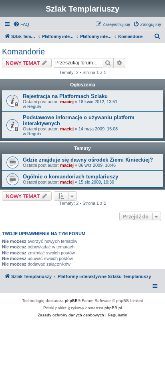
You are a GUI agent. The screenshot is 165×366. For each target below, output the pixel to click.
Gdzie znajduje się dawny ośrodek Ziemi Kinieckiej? (88, 160)
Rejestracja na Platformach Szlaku (65, 96)
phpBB (71, 300)
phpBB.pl (113, 308)
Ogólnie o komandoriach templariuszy (70, 177)
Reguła (34, 106)
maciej (67, 101)
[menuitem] (21, 24)
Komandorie (23, 51)
